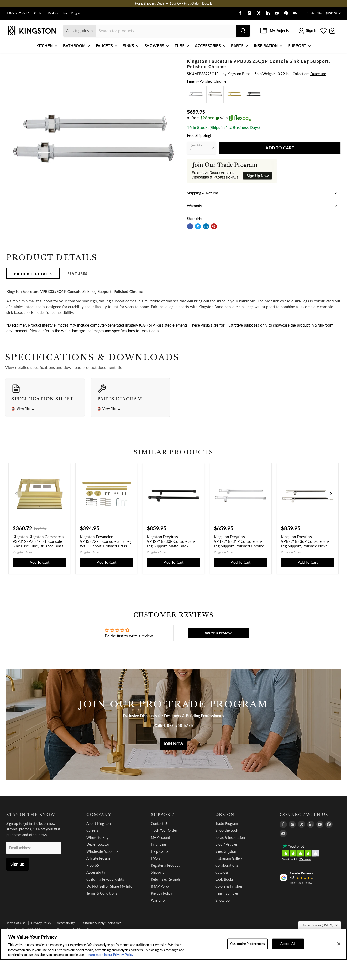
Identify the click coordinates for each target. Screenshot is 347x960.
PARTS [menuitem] (237, 45)
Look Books (224, 879)
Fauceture (318, 74)
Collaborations (226, 865)
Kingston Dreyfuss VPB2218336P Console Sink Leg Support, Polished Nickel (305, 541)
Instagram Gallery (229, 858)
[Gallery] (92, 145)
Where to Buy (97, 837)
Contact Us (159, 823)
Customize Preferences (247, 944)
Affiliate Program (99, 858)
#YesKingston (225, 851)
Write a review (218, 632)
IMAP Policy (160, 886)
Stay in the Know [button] (30, 814)
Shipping (157, 872)
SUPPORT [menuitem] (297, 45)
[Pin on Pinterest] (214, 226)
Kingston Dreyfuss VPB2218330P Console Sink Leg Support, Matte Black (171, 541)
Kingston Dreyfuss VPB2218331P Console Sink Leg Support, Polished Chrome (239, 541)
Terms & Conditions (101, 893)
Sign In (311, 30)
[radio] (195, 94)
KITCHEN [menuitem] (44, 45)
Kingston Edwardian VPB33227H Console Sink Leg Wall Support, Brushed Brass (105, 541)
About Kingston (98, 823)
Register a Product (165, 865)
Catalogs (222, 872)
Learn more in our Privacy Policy (109, 955)
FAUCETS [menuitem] (104, 45)
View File (26, 409)
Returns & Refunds (166, 879)
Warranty (158, 900)
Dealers (53, 13)
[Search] (243, 31)
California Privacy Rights (105, 879)
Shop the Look (226, 830)
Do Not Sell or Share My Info (109, 886)
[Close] (338, 944)
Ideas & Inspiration (230, 837)
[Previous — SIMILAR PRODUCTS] (16, 493)
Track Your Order (164, 830)
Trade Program (72, 13)
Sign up (17, 864)
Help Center (160, 851)
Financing (158, 844)
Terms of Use (16, 923)
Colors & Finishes (228, 886)
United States (322, 13)
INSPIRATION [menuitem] (266, 45)
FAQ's (155, 858)
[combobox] (166, 31)
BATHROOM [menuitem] (74, 45)
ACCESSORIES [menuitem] (208, 45)
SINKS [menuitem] (128, 45)
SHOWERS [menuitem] (154, 45)
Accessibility (95, 872)
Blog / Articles (226, 844)
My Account (160, 837)
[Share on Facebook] (190, 226)
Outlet (38, 13)
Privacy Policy (161, 893)
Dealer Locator (97, 844)
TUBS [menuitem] (179, 45)
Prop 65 (92, 865)
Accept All (287, 944)
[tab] (33, 273)
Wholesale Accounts (102, 851)
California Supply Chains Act (101, 923)
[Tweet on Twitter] (198, 226)
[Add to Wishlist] (170, 62)
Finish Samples (227, 893)
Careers (92, 830)
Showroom (224, 900)
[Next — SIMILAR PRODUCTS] (330, 493)
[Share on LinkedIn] (206, 226)
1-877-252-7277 (17, 13)
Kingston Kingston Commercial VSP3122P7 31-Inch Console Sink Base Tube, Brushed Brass (39, 541)
